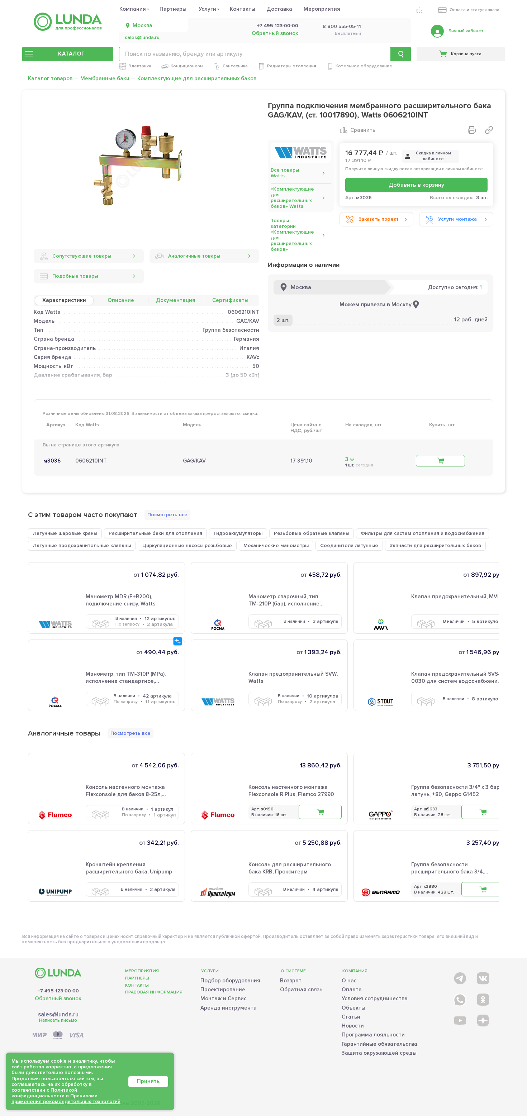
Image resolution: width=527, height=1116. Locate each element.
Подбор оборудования (230, 980)
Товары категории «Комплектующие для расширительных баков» (292, 234)
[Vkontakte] (482, 976)
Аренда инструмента (228, 1008)
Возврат (291, 980)
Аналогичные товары (194, 256)
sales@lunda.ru (142, 37)
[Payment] (58, 1035)
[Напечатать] (471, 130)
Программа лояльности (373, 1034)
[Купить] (440, 460)
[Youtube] (459, 1020)
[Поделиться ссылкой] (489, 130)
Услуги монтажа (457, 219)
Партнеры (173, 9)
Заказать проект (379, 219)
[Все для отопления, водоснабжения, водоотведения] (68, 21)
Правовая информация (153, 992)
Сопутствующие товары (81, 256)
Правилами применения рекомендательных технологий (65, 1099)
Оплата (352, 989)
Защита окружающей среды (379, 1053)
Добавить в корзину (416, 184)
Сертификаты (230, 300)
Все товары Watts (285, 173)
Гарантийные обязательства (379, 1044)
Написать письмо (58, 1020)
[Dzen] (482, 1020)
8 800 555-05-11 (342, 26)
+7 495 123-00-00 (277, 26)
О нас (349, 980)
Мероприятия (322, 9)
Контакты (242, 9)
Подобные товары (75, 276)
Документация (175, 300)
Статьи (351, 1017)
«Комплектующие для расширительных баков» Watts (292, 197)
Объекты (353, 1008)
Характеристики (64, 300)
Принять (148, 1081)
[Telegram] (459, 976)
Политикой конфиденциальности (44, 1093)
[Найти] (401, 54)
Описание (121, 300)
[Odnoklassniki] (482, 998)
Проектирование (222, 989)
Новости (353, 1025)
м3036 (52, 461)
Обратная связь (301, 989)
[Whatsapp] (459, 998)
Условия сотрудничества (375, 998)
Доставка (279, 9)
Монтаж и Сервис (223, 998)
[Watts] (301, 152)
